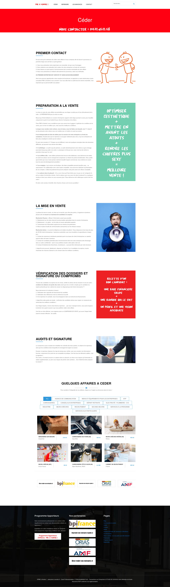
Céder (56, 4)
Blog (105, 521)
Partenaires (107, 538)
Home (105, 529)
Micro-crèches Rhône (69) (115, 436)
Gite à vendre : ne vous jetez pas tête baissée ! (117, 535)
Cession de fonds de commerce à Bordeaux (116, 531)
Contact (89, 4)
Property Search (108, 540)
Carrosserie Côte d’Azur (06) (82, 464)
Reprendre (65, 4)
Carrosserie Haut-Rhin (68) (81, 436)
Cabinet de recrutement (114, 464)
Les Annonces (77, 4)
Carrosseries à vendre (110, 523)
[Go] (133, 3)
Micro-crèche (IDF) (45, 464)
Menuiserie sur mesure (47, 436)
